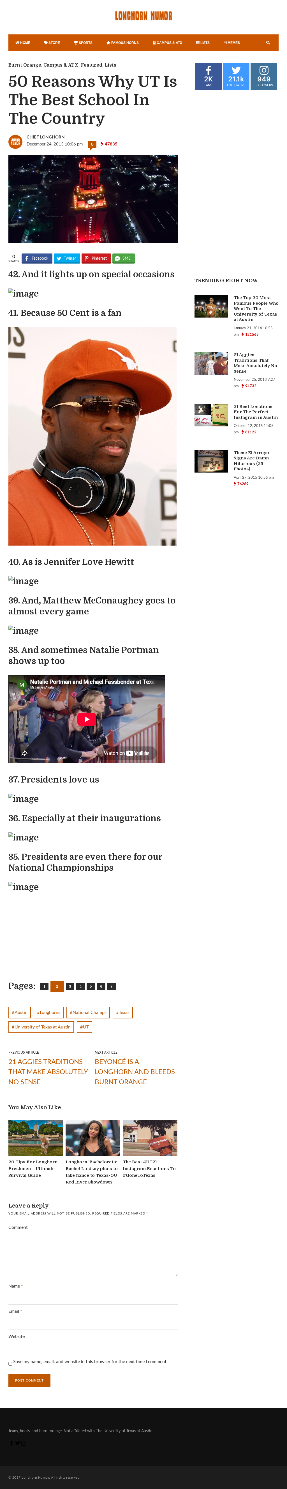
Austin (21, 1012)
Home (24, 43)
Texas (124, 1012)
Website (16, 1336)
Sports (85, 43)
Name (15, 1286)
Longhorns (50, 1012)
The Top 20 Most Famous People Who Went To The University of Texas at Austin (256, 308)
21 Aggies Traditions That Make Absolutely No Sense (48, 1072)
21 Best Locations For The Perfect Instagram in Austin (256, 412)
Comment (18, 1227)
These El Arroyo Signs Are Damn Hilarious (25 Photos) (251, 461)
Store (54, 43)
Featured (91, 65)
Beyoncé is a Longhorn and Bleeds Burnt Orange (135, 1072)
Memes (233, 43)
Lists (205, 43)
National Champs (90, 1012)
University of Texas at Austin (43, 1027)
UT (86, 1027)
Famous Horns (124, 43)
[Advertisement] (52, 936)
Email (15, 1311)
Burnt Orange (24, 65)
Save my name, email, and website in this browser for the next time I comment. (90, 1361)
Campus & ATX (169, 43)
